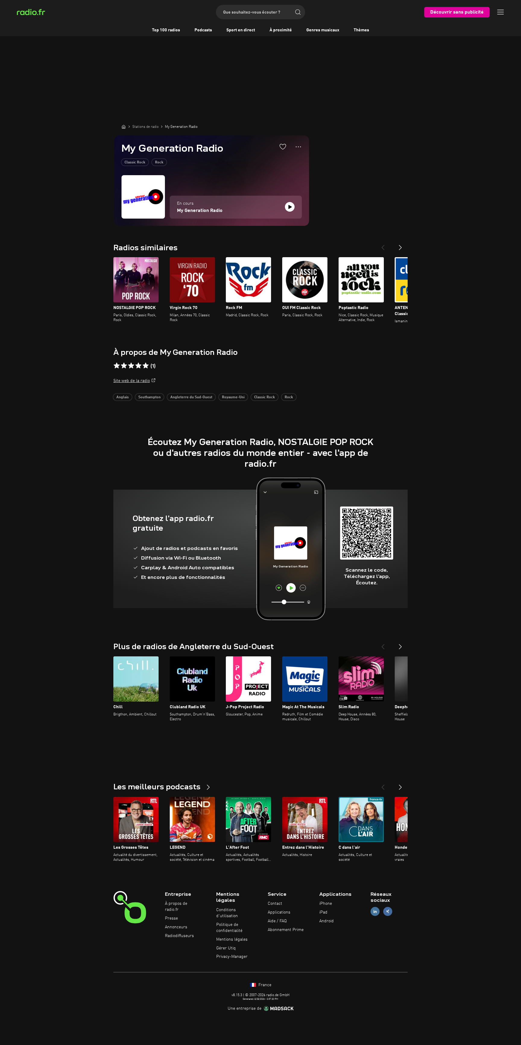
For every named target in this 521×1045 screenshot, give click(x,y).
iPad (323, 912)
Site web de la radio (131, 381)
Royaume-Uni (233, 397)
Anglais (122, 397)
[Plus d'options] (298, 146)
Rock (159, 162)
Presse (171, 918)
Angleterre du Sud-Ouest (191, 397)
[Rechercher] (298, 12)
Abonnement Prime (286, 930)
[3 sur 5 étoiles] (131, 365)
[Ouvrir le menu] (500, 12)
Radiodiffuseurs (179, 936)
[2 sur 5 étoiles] (124, 365)
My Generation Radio (200, 210)
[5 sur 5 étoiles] (145, 365)
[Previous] (383, 245)
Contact (275, 903)
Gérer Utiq (226, 948)
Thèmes (361, 30)
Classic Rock (135, 162)
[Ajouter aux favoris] (283, 146)
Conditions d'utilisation (227, 913)
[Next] (400, 245)
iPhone (325, 903)
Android (326, 921)
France (264, 985)
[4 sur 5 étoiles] (138, 365)
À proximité (281, 30)
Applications (279, 912)
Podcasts (203, 30)
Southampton (149, 397)
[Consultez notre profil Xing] (387, 911)
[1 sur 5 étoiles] (116, 365)
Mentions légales (232, 939)
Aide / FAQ (277, 921)
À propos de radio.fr (176, 906)
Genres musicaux (322, 30)
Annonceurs (176, 927)
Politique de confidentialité (229, 928)
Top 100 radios (166, 30)
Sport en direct (240, 30)
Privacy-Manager (232, 957)
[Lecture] (290, 207)
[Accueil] (123, 126)
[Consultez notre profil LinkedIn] (375, 911)
